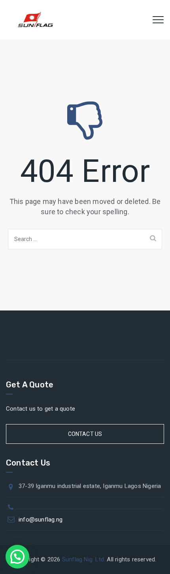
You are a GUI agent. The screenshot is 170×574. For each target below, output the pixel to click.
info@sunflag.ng (40, 519)
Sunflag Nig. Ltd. (83, 559)
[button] (17, 556)
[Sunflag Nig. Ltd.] (35, 19)
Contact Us (85, 434)
